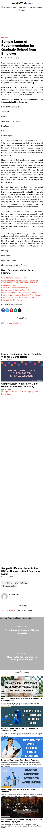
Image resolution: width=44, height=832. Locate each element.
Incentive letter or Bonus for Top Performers (17, 290)
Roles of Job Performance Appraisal (14, 287)
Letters (4, 37)
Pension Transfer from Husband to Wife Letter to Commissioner (21, 699)
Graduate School (21, 583)
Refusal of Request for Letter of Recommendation (19, 280)
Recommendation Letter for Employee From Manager (21, 295)
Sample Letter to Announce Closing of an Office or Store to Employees (21, 820)
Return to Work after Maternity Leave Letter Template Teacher (19, 729)
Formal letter (7, 583)
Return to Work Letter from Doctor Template (20, 760)
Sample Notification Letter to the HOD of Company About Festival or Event (21, 571)
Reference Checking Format (11, 300)
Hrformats (22, 58)
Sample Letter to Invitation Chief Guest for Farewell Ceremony (19, 385)
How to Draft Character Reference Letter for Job (19, 297)
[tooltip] (3, 310)
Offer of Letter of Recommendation (14, 278)
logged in (14, 610)
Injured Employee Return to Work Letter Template (18, 790)
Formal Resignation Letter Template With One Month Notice (21, 355)
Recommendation (9, 586)
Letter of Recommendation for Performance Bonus (20, 292)
